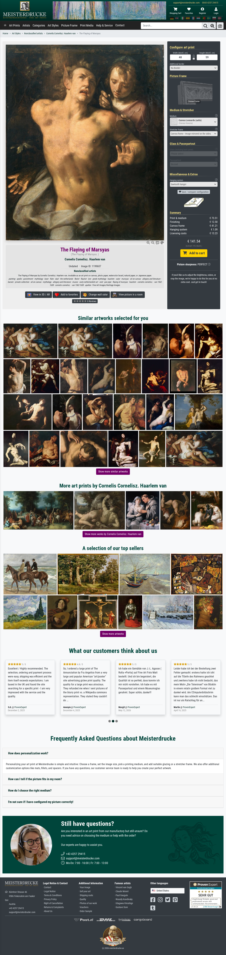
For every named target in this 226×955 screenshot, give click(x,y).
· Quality (82, 899)
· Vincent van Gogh (123, 887)
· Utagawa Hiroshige (124, 903)
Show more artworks (113, 633)
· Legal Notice (49, 891)
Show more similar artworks (113, 471)
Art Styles (53, 25)
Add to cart (196, 253)
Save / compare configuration (195, 192)
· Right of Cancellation (53, 903)
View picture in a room (130, 294)
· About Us (47, 911)
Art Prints (14, 25)
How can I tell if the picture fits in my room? (35, 779)
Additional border (177, 64)
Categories (39, 25)
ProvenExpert (24, 707)
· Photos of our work (88, 903)
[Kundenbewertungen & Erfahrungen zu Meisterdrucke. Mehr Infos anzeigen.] (206, 894)
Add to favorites (68, 294)
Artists (26, 25)
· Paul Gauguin (121, 895)
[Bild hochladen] (220, 25)
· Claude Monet (122, 891)
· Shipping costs (86, 895)
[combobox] (194, 68)
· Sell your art (84, 891)
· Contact (47, 887)
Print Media (86, 25)
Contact (119, 25)
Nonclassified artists (33, 33)
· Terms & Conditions (52, 895)
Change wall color (97, 294)
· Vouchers (83, 907)
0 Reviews (91, 301)
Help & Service (104, 25)
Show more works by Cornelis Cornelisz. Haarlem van (113, 534)
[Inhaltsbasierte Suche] (212, 25)
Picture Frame (69, 25)
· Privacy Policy (50, 899)
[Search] (205, 25)
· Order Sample (85, 911)
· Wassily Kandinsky (124, 899)
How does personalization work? (28, 753)
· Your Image (84, 887)
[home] (5, 25)
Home (5, 33)
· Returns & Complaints (53, 907)
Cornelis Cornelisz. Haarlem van (61, 33)
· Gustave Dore (121, 907)
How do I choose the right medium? (30, 790)
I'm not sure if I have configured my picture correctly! (40, 802)
